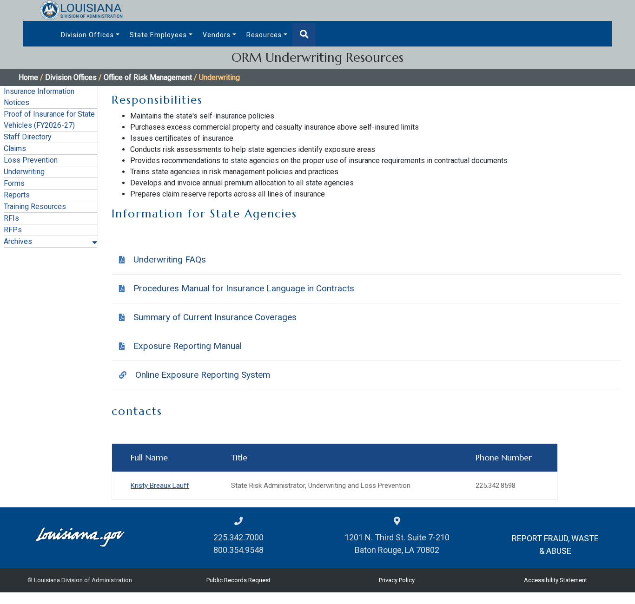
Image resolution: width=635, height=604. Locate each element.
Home (28, 77)
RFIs (11, 218)
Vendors (217, 35)
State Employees (158, 35)
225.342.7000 (238, 537)
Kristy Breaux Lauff (160, 485)
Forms (14, 183)
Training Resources (35, 206)
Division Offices (87, 35)
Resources (264, 35)
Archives (18, 241)
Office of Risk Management (148, 77)
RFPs (13, 229)
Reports (17, 194)
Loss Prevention (31, 160)
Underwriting (24, 171)
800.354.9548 (238, 550)
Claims (15, 148)
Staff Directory (28, 136)
